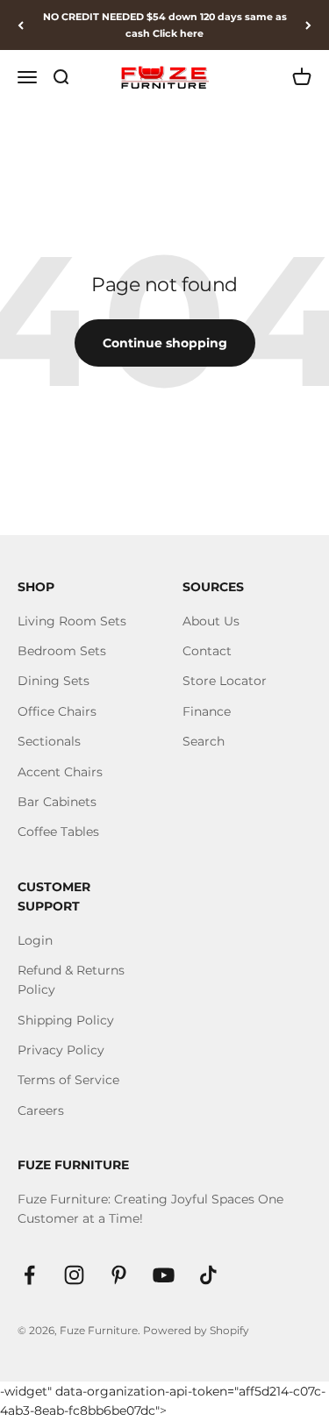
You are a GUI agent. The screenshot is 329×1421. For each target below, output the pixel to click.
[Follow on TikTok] (208, 1275)
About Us (211, 621)
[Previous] (21, 25)
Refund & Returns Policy (71, 979)
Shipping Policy (66, 1020)
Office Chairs (57, 711)
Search (203, 741)
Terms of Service (68, 1080)
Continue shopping (165, 343)
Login (35, 940)
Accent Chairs (60, 772)
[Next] (308, 25)
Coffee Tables (58, 831)
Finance (206, 711)
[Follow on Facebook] (29, 1275)
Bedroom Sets (62, 651)
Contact (207, 651)
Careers (41, 1110)
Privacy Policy (61, 1050)
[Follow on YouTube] (163, 1275)
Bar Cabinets (57, 802)
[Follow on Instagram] (74, 1275)
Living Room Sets (72, 621)
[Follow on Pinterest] (119, 1275)
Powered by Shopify (196, 1330)
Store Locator (224, 681)
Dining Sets (53, 681)
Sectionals (49, 741)
